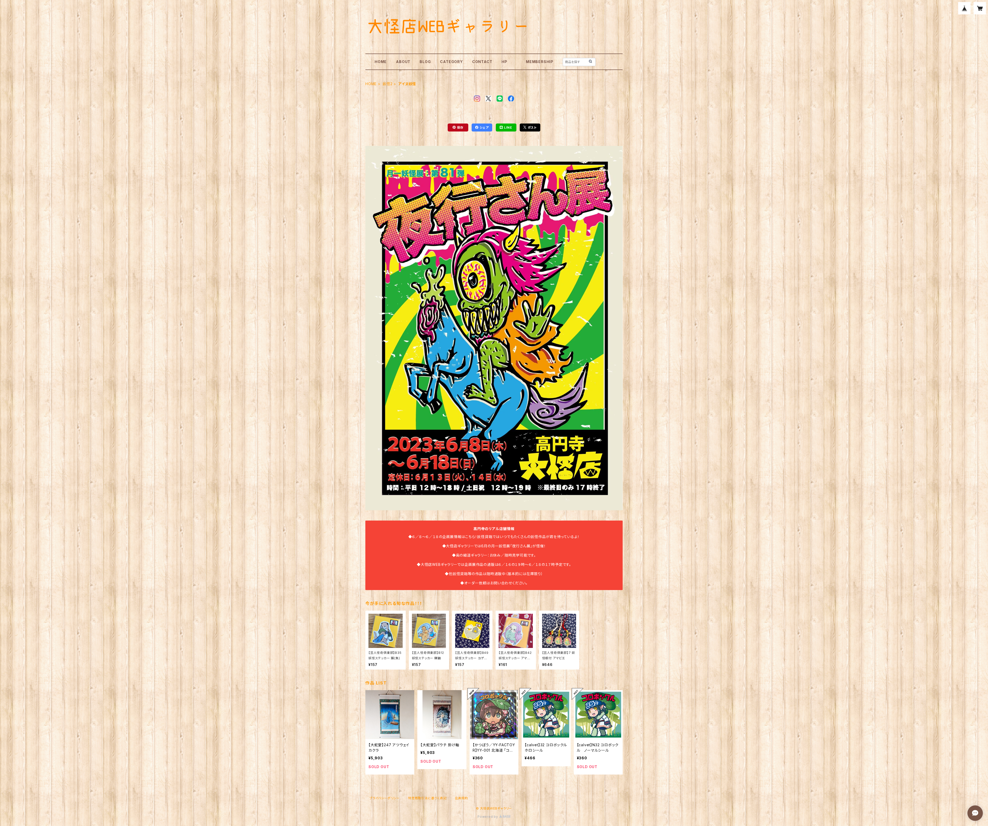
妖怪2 (387, 84)
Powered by (488, 817)
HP (504, 61)
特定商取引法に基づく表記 (427, 798)
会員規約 (461, 798)
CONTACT (482, 61)
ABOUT (403, 61)
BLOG (425, 61)
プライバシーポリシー (384, 798)
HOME (381, 61)
